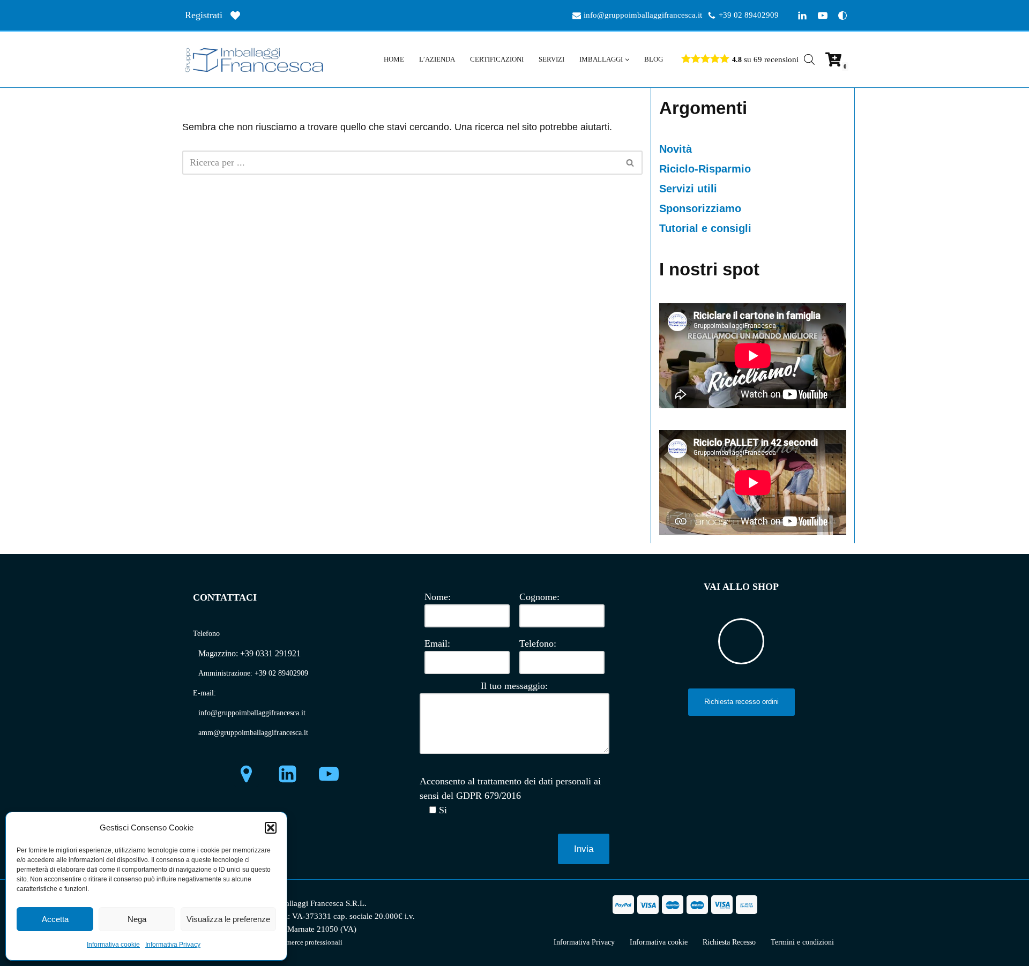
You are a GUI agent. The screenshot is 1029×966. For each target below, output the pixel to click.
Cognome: (539, 596)
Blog (653, 59)
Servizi (551, 59)
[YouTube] (822, 15)
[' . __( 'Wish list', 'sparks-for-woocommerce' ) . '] (235, 15)
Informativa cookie (113, 944)
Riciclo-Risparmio (705, 169)
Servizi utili (688, 188)
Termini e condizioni (802, 942)
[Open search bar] (809, 59)
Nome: (437, 596)
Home (394, 59)
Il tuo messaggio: (514, 685)
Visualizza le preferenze (228, 919)
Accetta (55, 919)
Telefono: (537, 643)
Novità (675, 149)
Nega (137, 919)
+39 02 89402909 (749, 14)
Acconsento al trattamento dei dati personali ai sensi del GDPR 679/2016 (510, 788)
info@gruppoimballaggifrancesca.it (643, 14)
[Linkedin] (802, 15)
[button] (270, 827)
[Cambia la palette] (842, 15)
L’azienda (437, 59)
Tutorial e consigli (705, 228)
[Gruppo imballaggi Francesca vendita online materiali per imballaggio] (257, 59)
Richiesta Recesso (729, 942)
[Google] (246, 774)
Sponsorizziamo (700, 208)
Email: (437, 643)
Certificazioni (497, 59)
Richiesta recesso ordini (741, 702)
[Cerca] (630, 163)
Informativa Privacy (172, 944)
